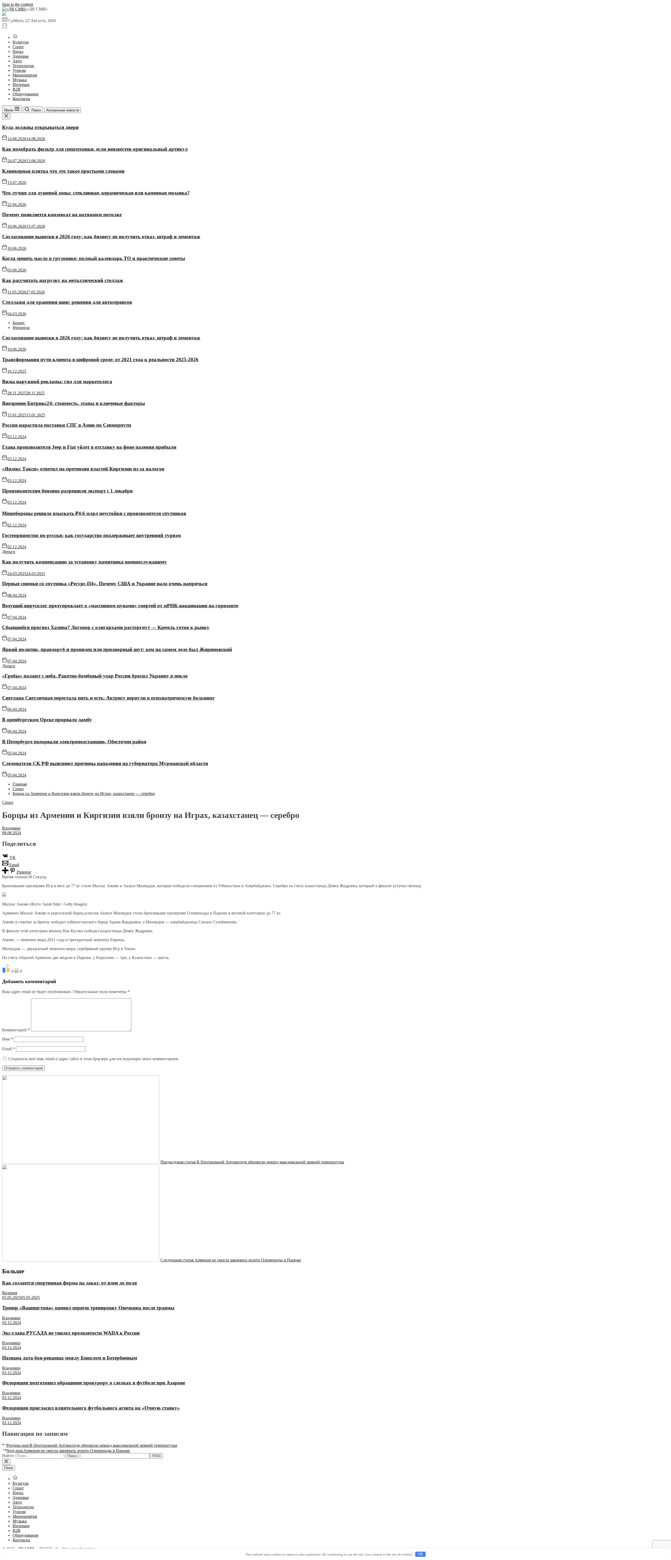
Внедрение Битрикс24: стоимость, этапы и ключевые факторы (73, 403)
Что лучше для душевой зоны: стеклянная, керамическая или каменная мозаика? (96, 193)
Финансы (21, 327)
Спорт (18, 47)
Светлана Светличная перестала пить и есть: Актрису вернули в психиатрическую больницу (108, 698)
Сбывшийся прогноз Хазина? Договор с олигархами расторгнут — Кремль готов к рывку (105, 627)
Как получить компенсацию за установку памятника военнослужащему (84, 562)
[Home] (15, 37)
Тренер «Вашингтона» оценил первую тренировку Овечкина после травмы (88, 1307)
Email (8, 1049)
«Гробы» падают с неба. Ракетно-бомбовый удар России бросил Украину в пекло (95, 676)
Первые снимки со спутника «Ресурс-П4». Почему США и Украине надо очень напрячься (104, 583)
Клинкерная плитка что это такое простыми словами (63, 171)
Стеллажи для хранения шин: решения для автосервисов (67, 302)
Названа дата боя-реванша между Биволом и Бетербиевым (69, 1358)
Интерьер (21, 84)
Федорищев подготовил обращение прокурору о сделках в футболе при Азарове (93, 1382)
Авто (17, 61)
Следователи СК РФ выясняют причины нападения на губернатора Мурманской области (105, 763)
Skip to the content (17, 4)
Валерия (9, 1293)
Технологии (23, 65)
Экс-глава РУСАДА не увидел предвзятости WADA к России (71, 1333)
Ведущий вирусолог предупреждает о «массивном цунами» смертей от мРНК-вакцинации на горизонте (120, 605)
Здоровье (21, 56)
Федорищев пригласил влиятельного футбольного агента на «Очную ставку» (91, 1408)
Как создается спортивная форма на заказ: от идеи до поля (69, 1283)
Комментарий (16, 1030)
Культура (21, 42)
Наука (18, 51)
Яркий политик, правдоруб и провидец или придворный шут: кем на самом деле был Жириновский (117, 649)
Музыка (20, 80)
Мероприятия (25, 75)
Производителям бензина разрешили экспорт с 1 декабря (67, 491)
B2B (16, 89)
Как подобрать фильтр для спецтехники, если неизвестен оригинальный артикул (95, 149)
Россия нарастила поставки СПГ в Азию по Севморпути (66, 425)
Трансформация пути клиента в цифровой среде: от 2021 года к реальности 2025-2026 (100, 359)
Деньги (8, 551)
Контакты (21, 98)
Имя (7, 1039)
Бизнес (19, 323)
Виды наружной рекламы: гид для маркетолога (57, 381)
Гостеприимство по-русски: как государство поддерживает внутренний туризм (91, 535)
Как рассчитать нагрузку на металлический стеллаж (62, 280)
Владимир (11, 828)
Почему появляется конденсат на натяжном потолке (62, 214)
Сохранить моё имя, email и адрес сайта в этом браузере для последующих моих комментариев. (93, 1059)
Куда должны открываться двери (40, 127)
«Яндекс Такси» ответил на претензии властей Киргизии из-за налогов (83, 469)
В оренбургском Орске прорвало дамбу (47, 719)
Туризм (19, 70)
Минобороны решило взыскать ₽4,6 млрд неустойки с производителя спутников (94, 513)
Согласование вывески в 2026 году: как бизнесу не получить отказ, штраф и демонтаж (101, 236)
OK (420, 1554)
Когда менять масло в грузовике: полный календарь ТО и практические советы (93, 258)
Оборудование (26, 94)
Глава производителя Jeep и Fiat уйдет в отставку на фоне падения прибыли (89, 447)
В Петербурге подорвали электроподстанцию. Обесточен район (74, 741)
